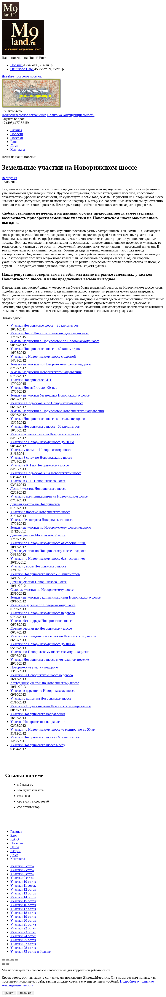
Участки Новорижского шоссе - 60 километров (45, 737)
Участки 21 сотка (23, 924)
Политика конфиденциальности (70, 115)
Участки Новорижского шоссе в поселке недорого (47, 418)
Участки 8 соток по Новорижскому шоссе (41, 457)
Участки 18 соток (23, 913)
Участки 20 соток (23, 920)
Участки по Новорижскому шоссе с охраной (43, 356)
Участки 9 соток (22, 878)
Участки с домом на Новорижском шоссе (40, 698)
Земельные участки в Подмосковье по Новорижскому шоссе (54, 341)
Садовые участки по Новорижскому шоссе (41, 589)
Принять (8, 993)
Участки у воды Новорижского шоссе (38, 566)
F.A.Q (14, 839)
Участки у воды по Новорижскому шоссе (40, 450)
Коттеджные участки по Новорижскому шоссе (44, 683)
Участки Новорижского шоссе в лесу (37, 745)
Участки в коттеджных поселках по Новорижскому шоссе (53, 636)
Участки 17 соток (23, 909)
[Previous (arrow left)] (3, 964)
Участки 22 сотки (23, 928)
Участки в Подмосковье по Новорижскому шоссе (46, 403)
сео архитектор (28, 807)
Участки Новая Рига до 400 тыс (33, 387)
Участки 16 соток (23, 905)
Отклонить (25, 993)
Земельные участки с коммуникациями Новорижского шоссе (55, 597)
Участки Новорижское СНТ (31, 380)
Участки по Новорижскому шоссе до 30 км (42, 442)
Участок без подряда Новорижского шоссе (41, 621)
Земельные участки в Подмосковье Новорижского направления (57, 411)
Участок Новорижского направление (37, 722)
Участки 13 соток (23, 893)
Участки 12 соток (23, 889)
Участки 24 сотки (23, 936)
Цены (14, 847)
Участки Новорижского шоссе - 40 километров (45, 349)
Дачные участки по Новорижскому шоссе (41, 628)
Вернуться (9, 178)
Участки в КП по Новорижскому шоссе (39, 465)
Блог (13, 142)
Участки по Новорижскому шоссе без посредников (48, 558)
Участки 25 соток (23, 940)
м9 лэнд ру (25, 784)
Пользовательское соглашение (24, 115)
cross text (23, 796)
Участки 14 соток (23, 897)
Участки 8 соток (22, 874)
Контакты (17, 149)
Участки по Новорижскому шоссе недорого (42, 613)
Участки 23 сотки (23, 932)
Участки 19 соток (23, 916)
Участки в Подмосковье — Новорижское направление (50, 706)
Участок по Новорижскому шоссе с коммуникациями (49, 652)
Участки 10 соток (23, 881)
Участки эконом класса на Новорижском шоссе (45, 434)
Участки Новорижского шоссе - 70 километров (45, 574)
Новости (16, 134)
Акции (15, 851)
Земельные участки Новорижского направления (45, 372)
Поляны (16, 65)
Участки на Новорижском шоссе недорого (41, 675)
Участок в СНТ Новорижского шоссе (37, 481)
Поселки (16, 138)
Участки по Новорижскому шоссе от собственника (48, 543)
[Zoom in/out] (16, 960)
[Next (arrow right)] (8, 964)
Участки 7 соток (22, 870)
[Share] (8, 960)
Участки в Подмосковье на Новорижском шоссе (45, 473)
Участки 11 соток (23, 885)
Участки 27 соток (23, 944)
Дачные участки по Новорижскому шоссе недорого (48, 551)
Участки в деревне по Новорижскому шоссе (42, 605)
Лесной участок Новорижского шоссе (38, 488)
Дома (14, 145)
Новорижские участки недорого (34, 667)
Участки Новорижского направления (37, 714)
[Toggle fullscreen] (12, 960)
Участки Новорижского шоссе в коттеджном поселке (49, 659)
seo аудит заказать (30, 790)
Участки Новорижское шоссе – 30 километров (44, 325)
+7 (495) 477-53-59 (15, 123)
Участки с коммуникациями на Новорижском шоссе (49, 496)
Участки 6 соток (22, 866)
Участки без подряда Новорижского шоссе (41, 519)
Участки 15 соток (23, 901)
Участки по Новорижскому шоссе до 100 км (42, 644)
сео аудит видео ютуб (33, 801)
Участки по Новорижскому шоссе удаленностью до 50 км (52, 729)
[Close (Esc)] (3, 960)
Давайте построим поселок (22, 76)
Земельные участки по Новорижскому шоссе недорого (50, 364)
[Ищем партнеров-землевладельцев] (31, 107)
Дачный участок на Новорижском (35, 504)
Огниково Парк (22, 69)
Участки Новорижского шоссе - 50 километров (45, 426)
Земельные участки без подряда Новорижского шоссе (49, 395)
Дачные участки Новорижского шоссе (38, 582)
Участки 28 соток (23, 948)
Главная (16, 130)
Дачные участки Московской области (37, 535)
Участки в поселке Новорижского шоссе (40, 512)
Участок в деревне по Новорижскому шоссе (42, 690)
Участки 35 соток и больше (30, 951)
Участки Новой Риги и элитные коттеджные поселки (49, 333)
